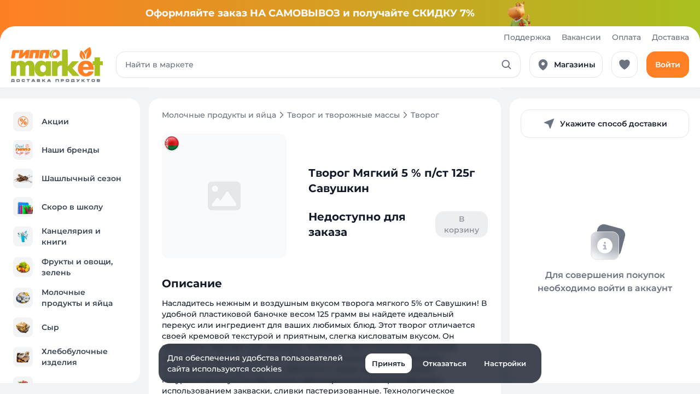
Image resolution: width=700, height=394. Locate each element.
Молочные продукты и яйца (219, 115)
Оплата (626, 37)
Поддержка (527, 37)
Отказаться (444, 363)
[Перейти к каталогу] (57, 64)
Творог (425, 115)
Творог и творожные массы (343, 115)
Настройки (505, 363)
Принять (388, 363)
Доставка (670, 37)
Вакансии (581, 37)
